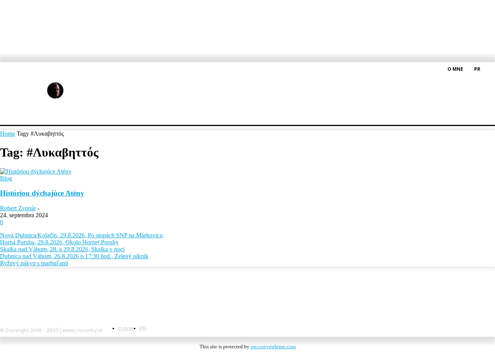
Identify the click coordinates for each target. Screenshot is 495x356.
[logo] (74, 90)
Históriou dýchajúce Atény (42, 193)
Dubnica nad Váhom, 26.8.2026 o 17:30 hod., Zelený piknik (74, 256)
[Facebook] (490, 68)
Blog (6, 178)
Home (7, 133)
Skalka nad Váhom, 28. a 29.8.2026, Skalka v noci (62, 249)
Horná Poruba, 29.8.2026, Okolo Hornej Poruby (59, 242)
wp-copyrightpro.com (273, 346)
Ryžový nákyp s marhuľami (34, 263)
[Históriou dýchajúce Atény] (36, 171)
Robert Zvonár (18, 208)
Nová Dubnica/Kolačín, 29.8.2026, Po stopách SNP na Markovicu (81, 235)
